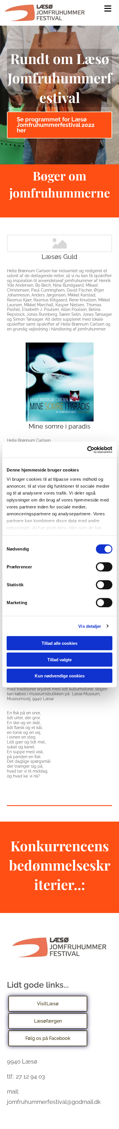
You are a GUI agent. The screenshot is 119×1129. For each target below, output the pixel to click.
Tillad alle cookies (59, 643)
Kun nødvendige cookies (60, 675)
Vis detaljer (89, 625)
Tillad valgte (59, 659)
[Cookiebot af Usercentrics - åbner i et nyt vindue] (87, 449)
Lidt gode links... (38, 985)
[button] (107, 9)
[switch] (104, 567)
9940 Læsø (22, 1061)
